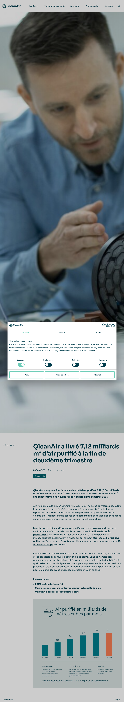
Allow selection (62, 375)
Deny (26, 375)
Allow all (97, 375)
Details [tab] (62, 332)
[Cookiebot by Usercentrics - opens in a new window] (104, 325)
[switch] (48, 365)
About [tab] (98, 332)
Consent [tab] (25, 332)
